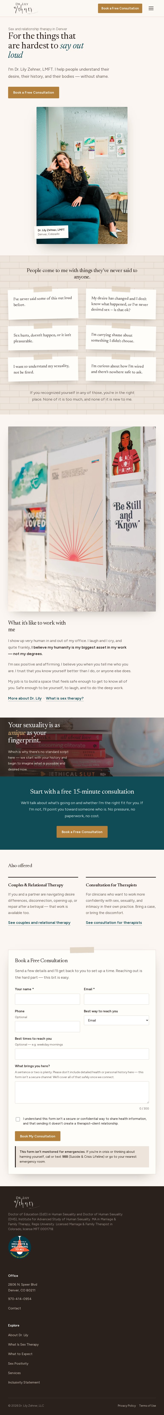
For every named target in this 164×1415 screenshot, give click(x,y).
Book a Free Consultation (120, 8)
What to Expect (20, 1354)
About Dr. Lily (18, 1335)
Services (14, 1373)
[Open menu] (151, 8)
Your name (24, 989)
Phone (21, 1014)
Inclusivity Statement (24, 1382)
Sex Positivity (18, 1363)
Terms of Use (147, 1405)
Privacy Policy (127, 1405)
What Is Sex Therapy (23, 1344)
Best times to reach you (39, 1041)
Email (89, 989)
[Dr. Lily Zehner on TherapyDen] (19, 1249)
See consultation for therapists (114, 922)
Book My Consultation (37, 1136)
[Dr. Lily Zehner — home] (26, 8)
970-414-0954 (20, 1299)
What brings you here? (79, 1071)
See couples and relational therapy (39, 922)
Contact (14, 1308)
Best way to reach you (101, 1011)
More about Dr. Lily (25, 698)
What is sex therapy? (65, 698)
